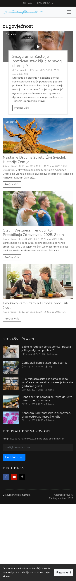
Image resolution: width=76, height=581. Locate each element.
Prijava (27, 3)
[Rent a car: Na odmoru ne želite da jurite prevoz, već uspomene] (11, 401)
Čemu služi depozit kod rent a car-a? (44, 363)
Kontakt (26, 495)
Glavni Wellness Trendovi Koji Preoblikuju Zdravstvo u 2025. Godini (34, 232)
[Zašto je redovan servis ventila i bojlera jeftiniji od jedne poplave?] (11, 351)
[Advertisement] (38, 542)
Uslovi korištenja (12, 495)
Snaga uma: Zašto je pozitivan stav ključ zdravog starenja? (37, 61)
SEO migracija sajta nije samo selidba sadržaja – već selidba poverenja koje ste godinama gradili (47, 382)
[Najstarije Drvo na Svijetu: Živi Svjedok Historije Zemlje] (38, 135)
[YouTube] (14, 477)
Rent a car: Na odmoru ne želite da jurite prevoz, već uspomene (47, 398)
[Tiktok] (22, 477)
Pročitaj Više (21, 108)
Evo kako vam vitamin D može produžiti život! (35, 305)
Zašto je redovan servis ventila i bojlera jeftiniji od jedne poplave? (46, 348)
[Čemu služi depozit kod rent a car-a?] (11, 367)
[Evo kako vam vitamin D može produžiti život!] (38, 281)
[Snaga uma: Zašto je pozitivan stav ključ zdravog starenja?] (38, 47)
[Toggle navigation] (69, 12)
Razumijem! (63, 573)
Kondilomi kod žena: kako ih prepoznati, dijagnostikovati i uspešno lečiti (46, 414)
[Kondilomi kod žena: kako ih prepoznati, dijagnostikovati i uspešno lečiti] (11, 418)
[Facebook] (6, 477)
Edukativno (11, 34)
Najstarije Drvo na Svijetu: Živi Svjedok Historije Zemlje (34, 159)
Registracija (45, 3)
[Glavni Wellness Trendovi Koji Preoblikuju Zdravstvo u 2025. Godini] (38, 208)
